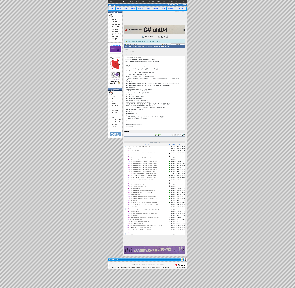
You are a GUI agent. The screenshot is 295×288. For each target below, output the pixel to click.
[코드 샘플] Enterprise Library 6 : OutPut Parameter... (140, 231)
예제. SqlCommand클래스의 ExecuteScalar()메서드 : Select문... (144, 171)
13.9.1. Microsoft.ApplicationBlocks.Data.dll (140, 221)
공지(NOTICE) (116, 24)
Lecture (140, 8)
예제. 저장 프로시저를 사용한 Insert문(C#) (139, 186)
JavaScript (118, 121)
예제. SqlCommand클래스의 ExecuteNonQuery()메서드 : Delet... (144, 167)
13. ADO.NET (129, 148)
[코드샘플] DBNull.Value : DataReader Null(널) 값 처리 (141, 229)
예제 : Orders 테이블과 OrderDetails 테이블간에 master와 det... (144, 213)
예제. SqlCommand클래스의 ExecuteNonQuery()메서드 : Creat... (144, 161)
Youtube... (181, 8)
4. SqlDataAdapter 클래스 (135, 194)
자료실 (153, 1)
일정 (168, 1)
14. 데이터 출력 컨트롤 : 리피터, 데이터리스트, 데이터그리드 (138, 146)
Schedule (171, 8)
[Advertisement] (155, 240)
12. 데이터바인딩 (129, 234)
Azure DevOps (116, 105)
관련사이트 (174, 1)
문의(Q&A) (115, 29)
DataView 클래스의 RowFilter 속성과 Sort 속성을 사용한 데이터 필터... (145, 217)
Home (112, 8)
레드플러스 (132, 44)
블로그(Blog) (115, 31)
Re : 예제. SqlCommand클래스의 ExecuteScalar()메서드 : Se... (145, 173)
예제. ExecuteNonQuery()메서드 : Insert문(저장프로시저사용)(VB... (144, 177)
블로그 (164, 1)
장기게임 (134, 1)
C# (112, 101)
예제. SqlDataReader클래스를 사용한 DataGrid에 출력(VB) (143, 190)
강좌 (149, 1)
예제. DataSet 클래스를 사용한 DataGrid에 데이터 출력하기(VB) (144, 202)
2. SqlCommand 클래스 (134, 159)
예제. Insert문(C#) (134, 182)
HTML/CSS (118, 119)
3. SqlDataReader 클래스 (135, 188)
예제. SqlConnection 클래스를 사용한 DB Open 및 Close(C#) (143, 157)
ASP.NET (114, 103)
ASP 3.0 (114, 126)
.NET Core (114, 112)
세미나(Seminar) (116, 39)
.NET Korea (112, 5)
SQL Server (115, 124)
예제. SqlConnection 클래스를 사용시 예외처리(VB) (141, 155)
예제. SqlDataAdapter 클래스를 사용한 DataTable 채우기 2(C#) (144, 198)
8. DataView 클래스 (134, 215)
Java (113, 98)
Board (133, 8)
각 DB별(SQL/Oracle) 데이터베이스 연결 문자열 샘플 (140, 227)
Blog (163, 8)
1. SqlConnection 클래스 (135, 150)
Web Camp (115, 110)
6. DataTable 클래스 (134, 206)
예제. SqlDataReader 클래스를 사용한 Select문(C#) (141, 192)
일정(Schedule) (116, 34)
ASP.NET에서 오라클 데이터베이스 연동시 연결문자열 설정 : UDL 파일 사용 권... (146, 225)
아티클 (129, 1)
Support (155, 8)
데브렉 (120, 1)
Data (148, 8)
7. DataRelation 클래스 (134, 211)
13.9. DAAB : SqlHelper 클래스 (136, 219)
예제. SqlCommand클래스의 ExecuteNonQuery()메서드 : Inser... (144, 163)
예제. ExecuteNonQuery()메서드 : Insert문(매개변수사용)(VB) (143, 175)
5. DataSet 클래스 (133, 200)
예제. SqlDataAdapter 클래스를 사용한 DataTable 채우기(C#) (143, 196)
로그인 (170, 4)
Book (125, 8)
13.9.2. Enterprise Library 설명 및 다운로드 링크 (140, 223)
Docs (124, 1)
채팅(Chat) (115, 36)
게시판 (142, 1)
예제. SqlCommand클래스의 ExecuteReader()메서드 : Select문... (144, 169)
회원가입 (177, 4)
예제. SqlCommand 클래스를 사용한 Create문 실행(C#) (142, 179)
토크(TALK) (115, 26)
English (183, 4)
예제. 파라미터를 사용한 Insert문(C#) (138, 184)
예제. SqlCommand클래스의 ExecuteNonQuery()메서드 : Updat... (144, 165)
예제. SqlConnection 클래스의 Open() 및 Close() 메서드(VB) (143, 152)
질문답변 (159, 1)
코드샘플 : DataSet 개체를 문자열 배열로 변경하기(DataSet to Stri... (144, 204)
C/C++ (113, 115)
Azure (113, 108)
